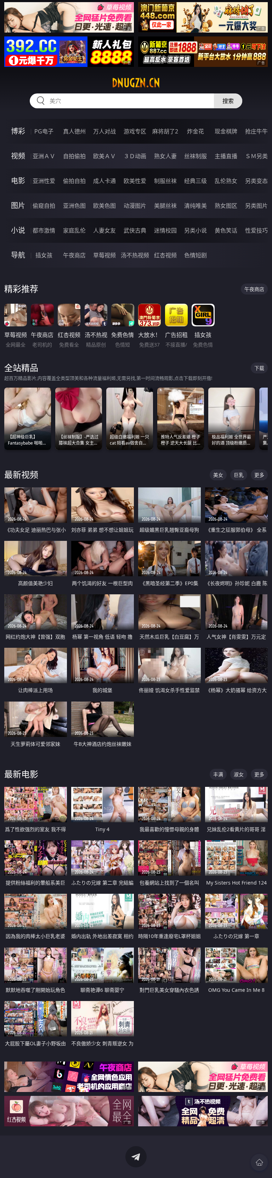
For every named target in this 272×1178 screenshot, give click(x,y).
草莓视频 (104, 255)
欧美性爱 (135, 181)
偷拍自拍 (74, 181)
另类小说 (195, 230)
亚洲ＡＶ (44, 156)
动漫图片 (135, 206)
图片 (18, 205)
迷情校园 (165, 230)
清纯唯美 (195, 206)
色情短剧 (195, 255)
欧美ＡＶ (104, 156)
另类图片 (256, 206)
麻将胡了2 (165, 131)
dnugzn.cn (136, 83)
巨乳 (239, 474)
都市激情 (44, 230)
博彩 (18, 131)
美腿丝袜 (165, 206)
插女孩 (43, 255)
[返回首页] (259, 1162)
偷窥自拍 (44, 206)
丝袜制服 (195, 156)
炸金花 (195, 131)
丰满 (218, 774)
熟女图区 (226, 206)
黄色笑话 (226, 230)
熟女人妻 (165, 156)
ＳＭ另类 (256, 156)
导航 (18, 255)
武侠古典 (135, 230)
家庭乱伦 (74, 230)
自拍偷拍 (74, 156)
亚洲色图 (74, 206)
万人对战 (104, 131)
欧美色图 (104, 206)
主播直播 (226, 156)
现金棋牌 (226, 131)
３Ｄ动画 (135, 156)
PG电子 (43, 131)
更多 (259, 474)
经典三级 (195, 181)
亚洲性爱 (44, 181)
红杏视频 (165, 255)
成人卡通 (104, 181)
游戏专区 (135, 131)
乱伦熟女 (226, 181)
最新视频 (21, 474)
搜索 (228, 101)
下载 (259, 368)
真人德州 (74, 131)
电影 (18, 180)
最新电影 (21, 774)
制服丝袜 (165, 181)
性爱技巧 (256, 230)
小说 (18, 230)
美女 (218, 474)
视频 (18, 156)
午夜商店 (74, 255)
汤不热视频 (135, 255)
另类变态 (256, 181)
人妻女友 (104, 230)
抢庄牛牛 (256, 131)
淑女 (239, 774)
